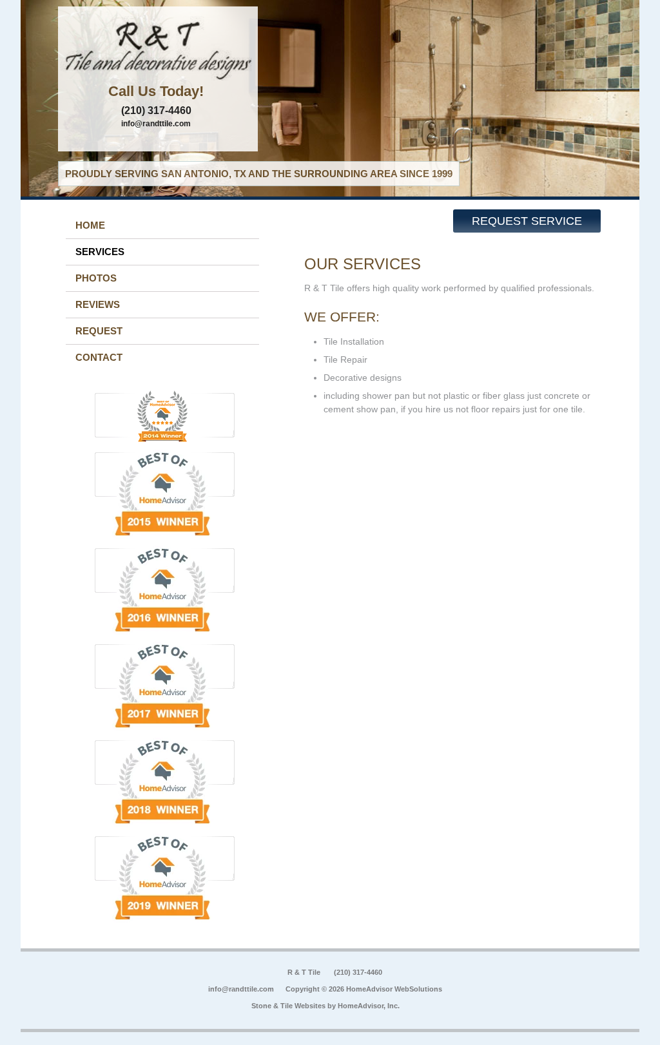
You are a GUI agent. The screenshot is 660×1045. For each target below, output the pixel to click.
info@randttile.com (156, 123)
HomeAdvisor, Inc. (369, 1006)
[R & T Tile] (158, 48)
